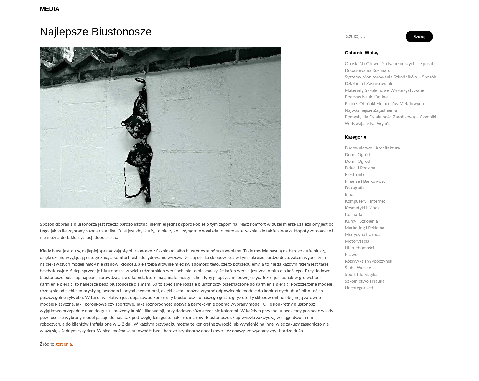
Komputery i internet (365, 201)
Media (50, 8)
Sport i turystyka (361, 274)
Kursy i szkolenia (361, 221)
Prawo (351, 254)
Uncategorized (359, 288)
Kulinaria (353, 214)
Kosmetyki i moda (362, 208)
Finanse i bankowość (365, 181)
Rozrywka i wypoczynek (368, 261)
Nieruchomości (359, 248)
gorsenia (63, 344)
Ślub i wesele (358, 268)
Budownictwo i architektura (372, 148)
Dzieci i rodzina (360, 168)
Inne (349, 194)
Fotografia (355, 188)
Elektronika (356, 174)
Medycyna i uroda (363, 234)
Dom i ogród (357, 155)
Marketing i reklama (364, 228)
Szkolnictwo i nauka (364, 281)
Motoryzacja (357, 241)
